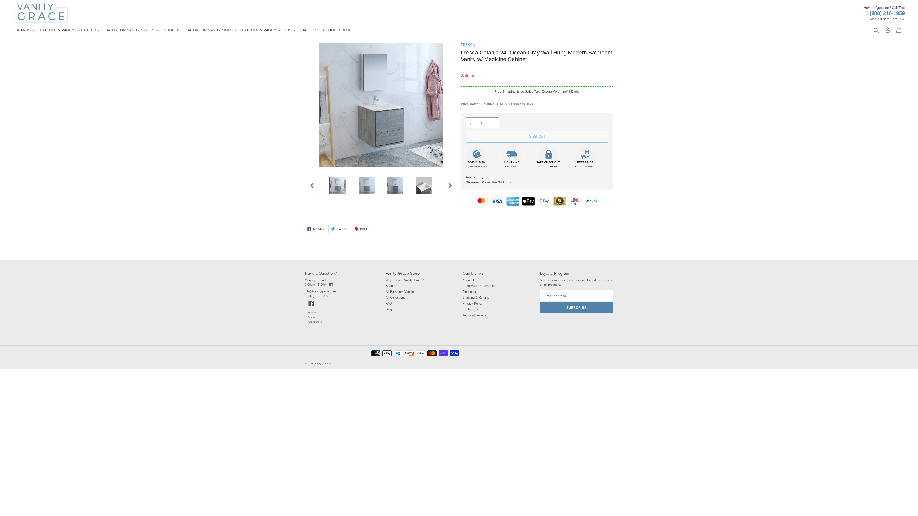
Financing (469, 292)
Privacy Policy (473, 303)
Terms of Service (474, 315)
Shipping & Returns (476, 297)
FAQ (389, 303)
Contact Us (470, 309)
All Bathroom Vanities (400, 292)
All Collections (395, 297)
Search (390, 286)
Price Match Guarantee (479, 286)
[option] (338, 185)
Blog (389, 309)
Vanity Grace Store (324, 363)
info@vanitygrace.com (320, 291)
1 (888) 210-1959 (885, 13)
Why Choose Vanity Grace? (405, 280)
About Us (469, 280)
